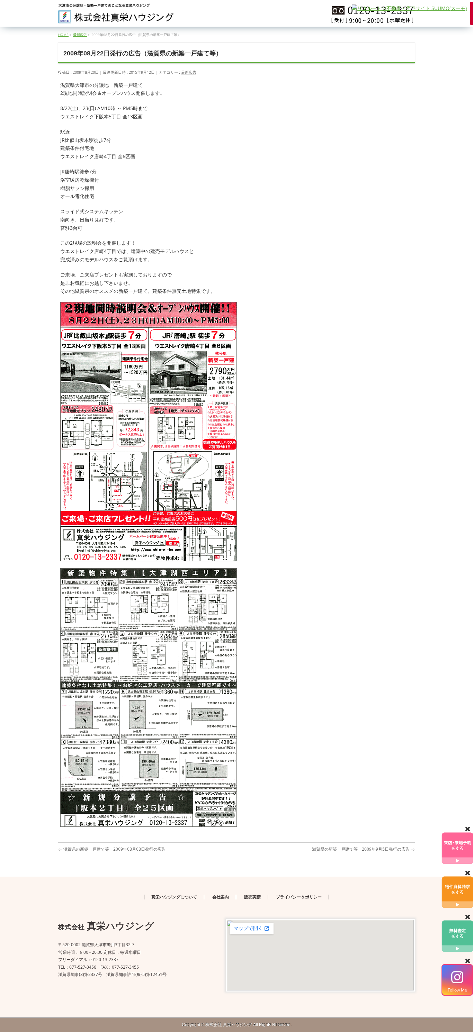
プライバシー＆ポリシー (299, 897)
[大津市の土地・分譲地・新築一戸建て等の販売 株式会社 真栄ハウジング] (116, 15)
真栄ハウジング (228, 1024)
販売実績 (252, 897)
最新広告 (188, 72)
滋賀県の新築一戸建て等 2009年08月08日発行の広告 (112, 849)
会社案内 (220, 897)
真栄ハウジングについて (174, 897)
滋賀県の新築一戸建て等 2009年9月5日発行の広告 (363, 849)
